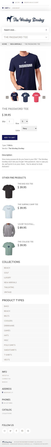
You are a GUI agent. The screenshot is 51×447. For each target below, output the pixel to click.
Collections (6, 413)
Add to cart (9, 137)
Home (4, 44)
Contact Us (6, 378)
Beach (7, 268)
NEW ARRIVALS (16, 44)
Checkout (15, 8)
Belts (6, 316)
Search (4, 382)
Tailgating (9, 287)
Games (7, 330)
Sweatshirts (10, 350)
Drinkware (9, 326)
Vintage (8, 292)
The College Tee (25, 242)
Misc (6, 340)
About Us (5, 375)
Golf (6, 273)
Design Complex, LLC (25, 444)
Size (17, 123)
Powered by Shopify (40, 444)
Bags (6, 306)
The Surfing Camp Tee (28, 204)
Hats (6, 335)
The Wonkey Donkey (16, 148)
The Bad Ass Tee (25, 184)
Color (18, 130)
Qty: (4, 121)
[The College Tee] (9, 248)
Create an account (31, 2)
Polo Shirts (10, 345)
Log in (17, 2)
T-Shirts (9, 145)
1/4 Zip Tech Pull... (26, 224)
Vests (7, 360)
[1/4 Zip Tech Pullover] (9, 230)
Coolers (8, 321)
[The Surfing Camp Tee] (9, 211)
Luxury (7, 277)
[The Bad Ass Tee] (9, 191)
